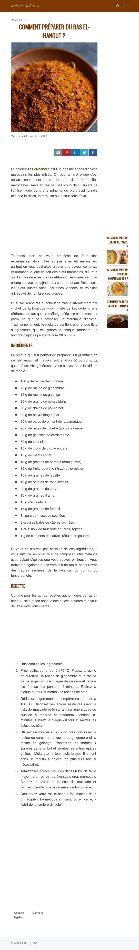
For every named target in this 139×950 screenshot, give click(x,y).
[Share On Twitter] (84, 152)
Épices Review (28, 942)
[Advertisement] (54, 225)
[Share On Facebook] (93, 152)
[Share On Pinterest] (66, 152)
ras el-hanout (38, 168)
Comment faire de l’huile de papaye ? (117, 242)
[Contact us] (58, 152)
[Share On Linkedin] (75, 152)
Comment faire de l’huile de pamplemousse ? (117, 274)
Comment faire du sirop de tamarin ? (117, 306)
